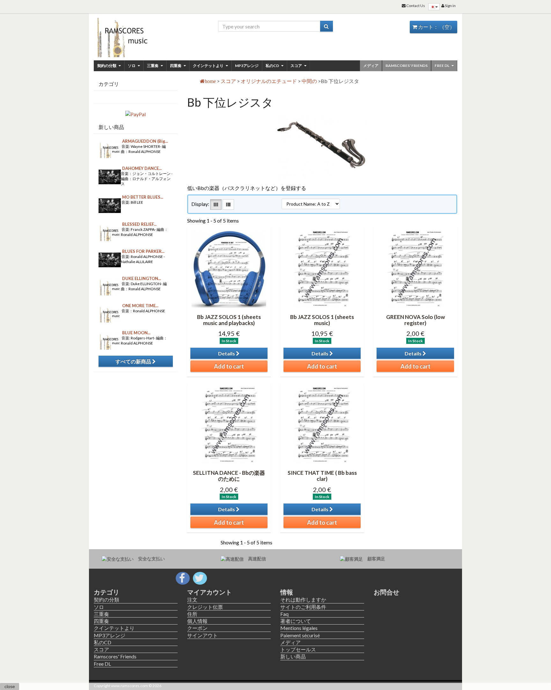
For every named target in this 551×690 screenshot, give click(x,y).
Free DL (442, 65)
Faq (284, 614)
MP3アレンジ (247, 65)
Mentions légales (299, 628)
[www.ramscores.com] (136, 35)
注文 (192, 599)
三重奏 (153, 65)
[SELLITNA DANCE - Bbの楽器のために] (229, 425)
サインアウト (202, 635)
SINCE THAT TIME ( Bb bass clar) (322, 475)
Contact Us (415, 5)
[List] (228, 204)
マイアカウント (209, 592)
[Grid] (216, 204)
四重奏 (176, 65)
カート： (436, 27)
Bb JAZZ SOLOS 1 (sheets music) (322, 320)
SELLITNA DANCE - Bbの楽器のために (229, 475)
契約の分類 (107, 65)
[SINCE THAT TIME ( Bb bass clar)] (322, 425)
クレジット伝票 (205, 607)
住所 (192, 614)
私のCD (273, 65)
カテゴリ (106, 592)
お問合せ (386, 592)
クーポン (197, 628)
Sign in (450, 5)
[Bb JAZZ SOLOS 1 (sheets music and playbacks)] (229, 268)
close (9, 686)
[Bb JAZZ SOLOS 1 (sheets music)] (322, 268)
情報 (286, 592)
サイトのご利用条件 (303, 607)
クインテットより (208, 65)
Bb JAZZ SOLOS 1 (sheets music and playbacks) (229, 320)
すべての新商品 (133, 361)
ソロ (132, 65)
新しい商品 (111, 127)
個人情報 (197, 621)
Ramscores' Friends (407, 65)
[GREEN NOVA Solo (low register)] (415, 268)
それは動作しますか (303, 599)
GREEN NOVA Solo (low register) (415, 320)
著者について (295, 621)
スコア (296, 65)
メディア (370, 65)
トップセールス (298, 649)
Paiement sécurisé (300, 635)
